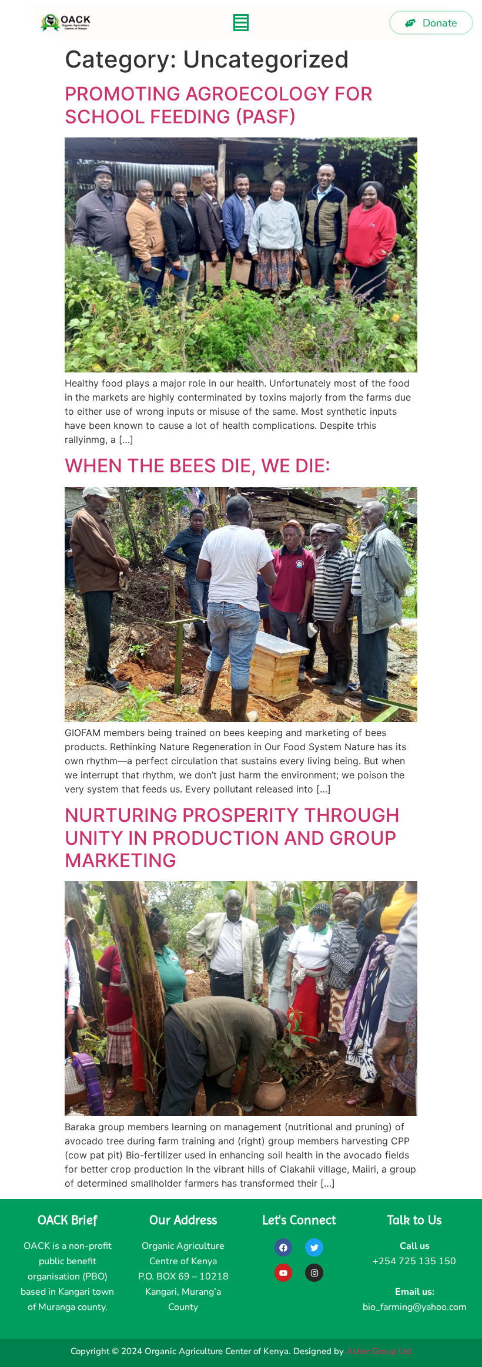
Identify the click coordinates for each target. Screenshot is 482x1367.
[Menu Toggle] (241, 22)
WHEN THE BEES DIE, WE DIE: (197, 465)
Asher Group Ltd (378, 1351)
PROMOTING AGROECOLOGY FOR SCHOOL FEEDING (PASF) (219, 104)
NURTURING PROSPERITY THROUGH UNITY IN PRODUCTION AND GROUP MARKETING (232, 838)
